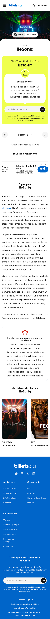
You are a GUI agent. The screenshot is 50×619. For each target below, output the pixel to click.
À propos (31, 493)
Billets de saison (10, 529)
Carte (33, 34)
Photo (20, 34)
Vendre (6, 520)
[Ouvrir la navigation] (4, 5)
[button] (43, 169)
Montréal (6, 208)
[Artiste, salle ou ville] (33, 6)
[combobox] (42, 6)
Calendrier (8, 546)
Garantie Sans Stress (36, 498)
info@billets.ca (10, 498)
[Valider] (42, 109)
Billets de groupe (11, 525)
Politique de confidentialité (24, 604)
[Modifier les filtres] (5, 135)
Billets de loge (9, 534)
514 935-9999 (9, 488)
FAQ (29, 488)
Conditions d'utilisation (25, 608)
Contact (7, 503)
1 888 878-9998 (10, 493)
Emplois (30, 503)
